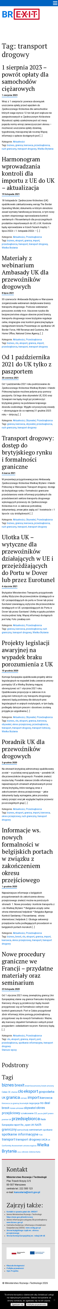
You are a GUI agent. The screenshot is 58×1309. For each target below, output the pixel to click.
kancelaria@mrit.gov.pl (27, 1192)
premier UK (6, 1119)
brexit (18, 936)
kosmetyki (24, 1103)
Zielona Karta (34, 1152)
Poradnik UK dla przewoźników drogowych (23, 749)
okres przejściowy (21, 724)
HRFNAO (24, 1098)
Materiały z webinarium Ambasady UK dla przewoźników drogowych (25, 272)
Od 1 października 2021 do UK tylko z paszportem (26, 364)
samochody (23, 1130)
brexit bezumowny (33, 1086)
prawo (51, 1113)
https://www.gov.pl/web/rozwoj (20, 1217)
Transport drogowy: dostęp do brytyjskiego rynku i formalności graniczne (28, 452)
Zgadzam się (17, 1304)
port (39, 1039)
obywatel (31, 424)
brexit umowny (47, 1086)
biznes (10, 145)
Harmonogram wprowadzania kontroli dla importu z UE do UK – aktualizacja (28, 173)
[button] (55, 3)
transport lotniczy (41, 727)
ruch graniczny (9, 148)
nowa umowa (16, 1108)
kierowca (28, 145)
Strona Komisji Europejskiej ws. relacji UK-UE (26, 1236)
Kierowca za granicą (10, 1103)
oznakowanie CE (29, 1113)
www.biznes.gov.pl (15, 1222)
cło (16, 343)
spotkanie (47, 1129)
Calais (4, 1092)
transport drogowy (27, 148)
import (36, 240)
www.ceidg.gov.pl (33, 1228)
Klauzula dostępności (15, 1266)
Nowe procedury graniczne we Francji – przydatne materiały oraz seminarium (27, 968)
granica (19, 145)
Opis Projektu (12, 1271)
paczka (40, 1114)
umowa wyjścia (29, 1146)
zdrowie (24, 1152)
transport (23, 244)
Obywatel (31, 420)
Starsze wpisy (9, 1049)
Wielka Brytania (45, 148)
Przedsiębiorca (34, 237)
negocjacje (34, 1103)
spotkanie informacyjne (30, 1042)
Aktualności (19, 141)
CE (9, 1092)
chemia (14, 1092)
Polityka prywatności (15, 1268)
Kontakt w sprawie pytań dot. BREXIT (22, 1212)
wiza (19, 1152)
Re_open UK (27, 1124)
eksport (19, 240)
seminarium (35, 1129)
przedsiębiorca (42, 145)
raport (17, 1124)
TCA (41, 1135)
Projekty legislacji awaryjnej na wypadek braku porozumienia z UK (27, 653)
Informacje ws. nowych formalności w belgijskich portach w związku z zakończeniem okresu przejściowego (27, 855)
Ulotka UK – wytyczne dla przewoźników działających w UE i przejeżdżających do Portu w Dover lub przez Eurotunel (28, 558)
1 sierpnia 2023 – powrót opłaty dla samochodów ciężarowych (25, 77)
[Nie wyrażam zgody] (54, 1299)
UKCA (44, 1139)
